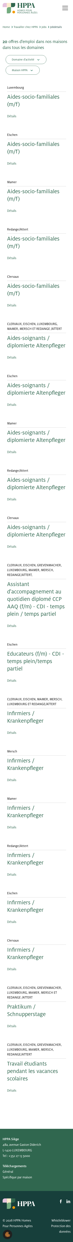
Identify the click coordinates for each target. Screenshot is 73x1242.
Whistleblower (61, 1220)
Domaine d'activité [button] (23, 59)
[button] (7, 1234)
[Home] (20, 8)
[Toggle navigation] (65, 8)
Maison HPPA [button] (20, 70)
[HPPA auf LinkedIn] (68, 1201)
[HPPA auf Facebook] (61, 1201)
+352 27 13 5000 (19, 1156)
